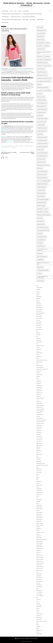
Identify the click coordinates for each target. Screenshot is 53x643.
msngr (38, 180)
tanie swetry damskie (41, 245)
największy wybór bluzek (41, 186)
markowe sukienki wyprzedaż (42, 143)
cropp (37, 343)
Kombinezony (38, 396)
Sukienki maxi (38, 550)
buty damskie (38, 338)
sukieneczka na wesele (40, 532)
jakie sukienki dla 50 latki (41, 106)
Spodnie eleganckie (39, 517)
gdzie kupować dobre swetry (42, 75)
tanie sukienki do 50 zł (41, 239)
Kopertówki (38, 416)
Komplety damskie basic (40, 405)
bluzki (9, 68)
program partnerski (39, 492)
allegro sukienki (40, 27)
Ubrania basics (38, 615)
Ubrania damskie (39, 617)
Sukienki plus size (39, 561)
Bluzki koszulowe (39, 307)
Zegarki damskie (39, 633)
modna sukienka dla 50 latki (42, 155)
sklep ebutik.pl (39, 211)
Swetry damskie (5, 22)
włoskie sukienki (40, 267)
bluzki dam (48, 42)
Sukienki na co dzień (39, 555)
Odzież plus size (39, 470)
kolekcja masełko (39, 387)
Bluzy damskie (32, 19)
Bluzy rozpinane (39, 327)
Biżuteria (37, 300)
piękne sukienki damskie (41, 202)
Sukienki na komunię (39, 557)
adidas (37, 285)
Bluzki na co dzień (39, 309)
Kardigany (37, 376)
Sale (37, 497)
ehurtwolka (39, 65)
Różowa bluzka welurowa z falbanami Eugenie (27, 153)
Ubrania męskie (38, 619)
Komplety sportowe (39, 414)
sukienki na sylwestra (39, 559)
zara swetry (39, 273)
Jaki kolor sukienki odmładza (42, 118)
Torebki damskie (39, 606)
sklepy (37, 503)
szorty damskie (38, 584)
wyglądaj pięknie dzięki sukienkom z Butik (43, 263)
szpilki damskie (38, 590)
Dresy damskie (38, 349)
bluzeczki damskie (40, 42)
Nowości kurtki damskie (41, 193)
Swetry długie (38, 575)
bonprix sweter (40, 56)
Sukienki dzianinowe (39, 541)
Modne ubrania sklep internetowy (43, 165)
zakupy (37, 628)
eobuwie (37, 354)
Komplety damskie (39, 403)
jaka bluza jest (39, 93)
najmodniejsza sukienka (46, 180)
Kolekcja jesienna (39, 385)
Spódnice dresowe (39, 508)
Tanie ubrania (39, 253)
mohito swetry (39, 168)
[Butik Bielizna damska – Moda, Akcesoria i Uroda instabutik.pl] (26, 638)
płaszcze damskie (39, 485)
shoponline (38, 501)
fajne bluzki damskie (47, 65)
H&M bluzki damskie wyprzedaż (42, 87)
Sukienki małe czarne (39, 548)
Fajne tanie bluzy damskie (41, 71)
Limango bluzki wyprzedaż (42, 127)
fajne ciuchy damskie (40, 68)
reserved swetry (40, 208)
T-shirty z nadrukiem (39, 595)
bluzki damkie (9, 140)
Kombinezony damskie (40, 398)
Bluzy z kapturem (39, 329)
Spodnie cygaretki (39, 512)
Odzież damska (38, 468)
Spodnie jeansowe (39, 519)
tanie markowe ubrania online (42, 227)
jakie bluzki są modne (41, 96)
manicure (37, 452)
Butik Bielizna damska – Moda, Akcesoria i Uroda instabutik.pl (26, 4)
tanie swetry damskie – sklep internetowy (42, 250)
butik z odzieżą (39, 59)
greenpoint (39, 84)
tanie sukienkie (40, 242)
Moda (37, 456)
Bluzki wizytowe (39, 311)
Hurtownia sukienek (39, 365)
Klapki (37, 378)
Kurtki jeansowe (39, 432)
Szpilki (37, 588)
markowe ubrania (40, 149)
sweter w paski (39, 218)
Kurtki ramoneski (39, 439)
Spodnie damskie (39, 514)
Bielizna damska (4, 26)
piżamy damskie (39, 481)
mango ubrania (40, 134)
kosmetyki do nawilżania (40, 421)
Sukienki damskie (40, 19)
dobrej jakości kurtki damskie (42, 62)
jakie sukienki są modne (41, 112)
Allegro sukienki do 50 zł (41, 30)
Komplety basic (38, 401)
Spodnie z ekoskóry (39, 523)
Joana (3, 32)
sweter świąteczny (40, 221)
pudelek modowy (39, 494)
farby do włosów (39, 356)
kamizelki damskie (39, 374)
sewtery (46, 208)
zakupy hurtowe (39, 630)
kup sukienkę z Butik (40, 124)
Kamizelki (37, 372)
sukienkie (46, 211)
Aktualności (38, 289)
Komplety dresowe (39, 407)
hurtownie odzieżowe (39, 367)
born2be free (38, 334)
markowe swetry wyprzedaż (42, 146)
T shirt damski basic (39, 592)
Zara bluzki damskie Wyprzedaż (42, 270)
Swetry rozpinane (39, 581)
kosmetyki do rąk (39, 425)
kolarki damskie (38, 381)
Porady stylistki (38, 488)
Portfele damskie (39, 490)
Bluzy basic (38, 320)
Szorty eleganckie (39, 586)
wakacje (37, 624)
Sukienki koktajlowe (39, 546)
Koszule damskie (39, 427)
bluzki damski (46, 45)
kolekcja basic (38, 383)
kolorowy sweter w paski (41, 121)
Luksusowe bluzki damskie (41, 131)
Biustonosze (38, 298)
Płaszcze (37, 483)
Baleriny (37, 291)
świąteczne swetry (40, 280)
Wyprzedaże (38, 626)
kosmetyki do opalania (40, 423)
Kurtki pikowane (39, 436)
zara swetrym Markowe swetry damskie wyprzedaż (42, 277)
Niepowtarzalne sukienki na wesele (42, 465)
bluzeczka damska (9, 142)
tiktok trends (38, 599)
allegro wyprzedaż (40, 36)
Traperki (37, 608)
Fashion (37, 358)
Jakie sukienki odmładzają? (42, 109)
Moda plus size (38, 461)
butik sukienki (47, 56)
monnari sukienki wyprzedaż (42, 171)
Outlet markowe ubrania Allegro (43, 199)
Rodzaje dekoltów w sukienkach (28, 16)
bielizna (37, 294)
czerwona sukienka (4, 130)
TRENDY (37, 610)
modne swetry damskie (41, 162)
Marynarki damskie (39, 454)
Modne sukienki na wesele (40, 463)
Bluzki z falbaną (38, 314)
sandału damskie (39, 499)
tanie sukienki (39, 233)
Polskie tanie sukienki (41, 205)
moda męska (38, 459)
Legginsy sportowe (39, 445)
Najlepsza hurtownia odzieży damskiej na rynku (11, 19)
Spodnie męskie (39, 521)
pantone (37, 474)
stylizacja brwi (38, 528)
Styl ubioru (38, 526)
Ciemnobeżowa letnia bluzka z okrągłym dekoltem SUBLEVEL (9, 153)
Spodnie (37, 510)
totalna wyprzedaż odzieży (42, 256)
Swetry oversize (39, 579)
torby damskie (38, 604)
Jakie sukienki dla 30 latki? (42, 103)
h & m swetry (39, 90)
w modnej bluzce (14, 147)
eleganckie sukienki (39, 352)
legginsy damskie (39, 443)
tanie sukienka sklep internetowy (43, 230)
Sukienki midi (38, 552)
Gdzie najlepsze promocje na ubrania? (44, 81)
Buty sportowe (38, 340)
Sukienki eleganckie (39, 543)
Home (37, 363)
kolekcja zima (38, 394)
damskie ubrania (47, 59)
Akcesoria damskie (39, 287)
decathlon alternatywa (40, 345)
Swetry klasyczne (39, 577)
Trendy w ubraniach (39, 613)
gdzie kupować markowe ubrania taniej (44, 78)
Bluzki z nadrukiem (39, 318)
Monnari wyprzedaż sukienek (42, 177)
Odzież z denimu (39, 472)
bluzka (29, 72)
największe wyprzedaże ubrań (42, 183)
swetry (37, 572)
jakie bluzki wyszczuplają (41, 99)
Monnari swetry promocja (41, 174)
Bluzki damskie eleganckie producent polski (43, 53)
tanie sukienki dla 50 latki (41, 236)
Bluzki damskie (25, 19)
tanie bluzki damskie (41, 224)
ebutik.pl (18, 69)
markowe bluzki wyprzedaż (6, 147)
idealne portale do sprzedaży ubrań (42, 369)
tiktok (37, 597)
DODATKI (37, 347)
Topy (37, 601)
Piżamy (37, 479)
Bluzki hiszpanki (39, 305)
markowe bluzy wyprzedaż (41, 140)
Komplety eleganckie (39, 410)
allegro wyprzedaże (40, 39)
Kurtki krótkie (38, 434)
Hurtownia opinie (5, 16)
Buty (37, 336)
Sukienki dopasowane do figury (41, 539)
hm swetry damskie (47, 90)
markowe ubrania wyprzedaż (42, 152)
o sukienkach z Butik (40, 196)
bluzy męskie (38, 325)
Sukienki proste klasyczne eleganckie (43, 214)
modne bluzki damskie (41, 158)
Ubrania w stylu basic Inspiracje (41, 621)
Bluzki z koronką (39, 316)
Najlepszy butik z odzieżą (15, 16)
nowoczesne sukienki (41, 190)
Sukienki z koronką (39, 568)
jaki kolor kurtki (40, 115)
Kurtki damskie (38, 430)
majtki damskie (38, 450)
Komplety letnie (39, 412)
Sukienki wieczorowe (39, 566)
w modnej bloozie (40, 259)
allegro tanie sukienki (41, 33)
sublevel (37, 530)
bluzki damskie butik (41, 48)
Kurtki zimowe (38, 441)
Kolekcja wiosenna (39, 392)
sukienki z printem (39, 570)
